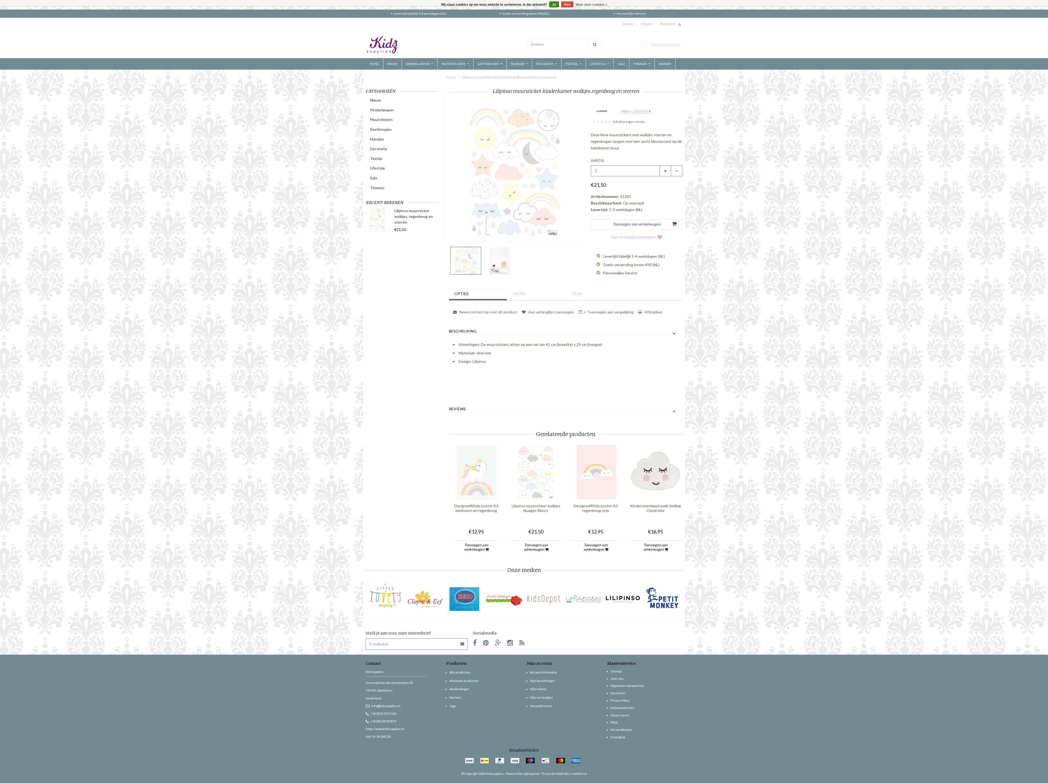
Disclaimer (618, 693)
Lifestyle (598, 64)
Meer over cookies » (591, 5)
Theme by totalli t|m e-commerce (564, 773)
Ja (554, 5)
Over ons (617, 678)
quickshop (476, 488)
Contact (628, 23)
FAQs (614, 722)
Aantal (598, 160)
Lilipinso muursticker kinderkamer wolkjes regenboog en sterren (509, 77)
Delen (519, 293)
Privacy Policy (620, 700)
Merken (665, 64)
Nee (567, 5)
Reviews (457, 409)
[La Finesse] (583, 599)
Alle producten (460, 672)
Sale (621, 64)
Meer (634, 111)
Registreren (667, 23)
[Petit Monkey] (662, 599)
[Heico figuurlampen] (464, 599)
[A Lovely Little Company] (385, 595)
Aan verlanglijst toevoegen (633, 237)
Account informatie (543, 672)
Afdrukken (653, 312)
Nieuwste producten (464, 681)
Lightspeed (531, 773)
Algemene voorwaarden (627, 685)
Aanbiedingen (459, 689)
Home (374, 64)
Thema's (640, 64)
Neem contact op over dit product (487, 312)
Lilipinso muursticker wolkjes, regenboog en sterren (413, 216)
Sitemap (616, 671)
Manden (518, 64)
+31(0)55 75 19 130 (383, 713)
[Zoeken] (595, 44)
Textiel (572, 64)
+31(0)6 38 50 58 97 (384, 721)
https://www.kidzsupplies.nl (385, 729)
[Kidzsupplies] (443, 45)
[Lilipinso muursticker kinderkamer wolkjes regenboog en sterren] (465, 261)
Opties (461, 293)
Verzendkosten (621, 729)
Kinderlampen (418, 64)
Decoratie (545, 64)
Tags (576, 293)
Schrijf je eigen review (629, 122)
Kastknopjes (489, 64)
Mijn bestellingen (542, 681)
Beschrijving (463, 331)
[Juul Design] (504, 599)
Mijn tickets (538, 689)
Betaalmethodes (622, 708)
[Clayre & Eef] (425, 599)
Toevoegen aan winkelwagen (476, 547)
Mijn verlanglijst (541, 697)
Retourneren (620, 715)
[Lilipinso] (623, 599)
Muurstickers (454, 64)
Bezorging (618, 737)
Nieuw (393, 64)
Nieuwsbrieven (541, 706)
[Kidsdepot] (543, 599)
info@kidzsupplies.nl (385, 706)
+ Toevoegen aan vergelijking (609, 312)
